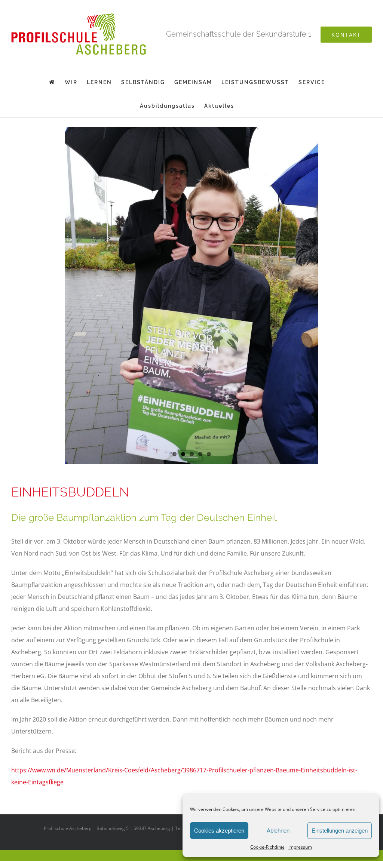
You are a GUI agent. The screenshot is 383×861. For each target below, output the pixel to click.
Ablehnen (278, 830)
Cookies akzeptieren (219, 830)
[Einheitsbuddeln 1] (191, 295)
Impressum (300, 847)
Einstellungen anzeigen (340, 830)
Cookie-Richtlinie (267, 847)
